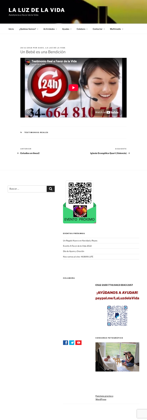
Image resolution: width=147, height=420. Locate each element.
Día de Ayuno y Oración (73, 251)
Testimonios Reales (36, 132)
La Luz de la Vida (37, 10)
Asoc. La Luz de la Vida (51, 48)
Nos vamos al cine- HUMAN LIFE (78, 256)
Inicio (11, 29)
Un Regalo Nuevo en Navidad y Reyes (80, 240)
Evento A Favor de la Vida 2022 (77, 246)
